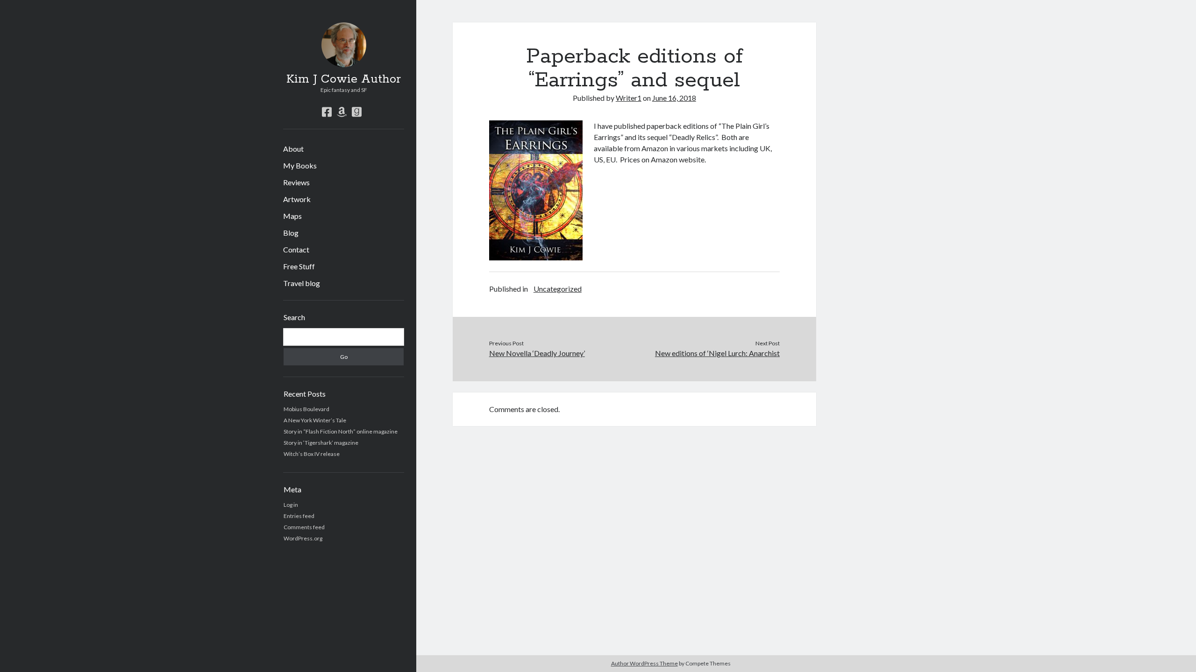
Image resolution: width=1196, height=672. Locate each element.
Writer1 (628, 97)
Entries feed (299, 515)
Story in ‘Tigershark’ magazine (321, 442)
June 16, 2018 (674, 97)
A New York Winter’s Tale (315, 420)
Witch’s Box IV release (312, 453)
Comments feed (304, 527)
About (293, 148)
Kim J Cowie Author (343, 79)
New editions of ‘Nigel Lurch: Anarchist (717, 353)
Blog (291, 232)
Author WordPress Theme (644, 663)
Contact (296, 249)
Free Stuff (299, 266)
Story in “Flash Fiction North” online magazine (341, 431)
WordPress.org (303, 538)
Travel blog (301, 283)
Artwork (297, 199)
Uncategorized (558, 288)
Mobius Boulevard (306, 409)
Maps (292, 215)
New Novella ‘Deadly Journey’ (537, 353)
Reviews (296, 182)
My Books (300, 165)
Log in (291, 504)
